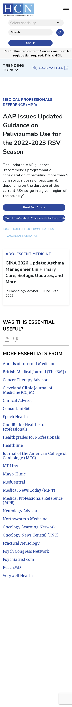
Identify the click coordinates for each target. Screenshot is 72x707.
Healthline (13, 445)
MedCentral (14, 482)
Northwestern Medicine (25, 519)
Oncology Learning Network (29, 527)
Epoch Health (15, 416)
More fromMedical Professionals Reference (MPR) (35, 218)
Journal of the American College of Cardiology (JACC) (35, 455)
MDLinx (10, 466)
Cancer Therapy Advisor (25, 380)
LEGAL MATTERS (51, 68)
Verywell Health (18, 575)
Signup (30, 43)
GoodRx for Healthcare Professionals (24, 426)
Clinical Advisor (17, 400)
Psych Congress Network (26, 551)
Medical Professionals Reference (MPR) (33, 500)
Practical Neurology (21, 543)
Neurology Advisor (20, 511)
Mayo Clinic (14, 474)
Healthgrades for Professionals (31, 437)
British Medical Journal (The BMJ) (34, 372)
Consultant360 (16, 408)
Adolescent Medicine (28, 253)
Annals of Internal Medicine (29, 363)
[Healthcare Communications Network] (18, 9)
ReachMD (12, 567)
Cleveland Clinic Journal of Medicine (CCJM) (27, 390)
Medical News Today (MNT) (29, 490)
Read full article (34, 207)
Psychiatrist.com (18, 559)
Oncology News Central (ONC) (31, 535)
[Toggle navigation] (66, 10)
